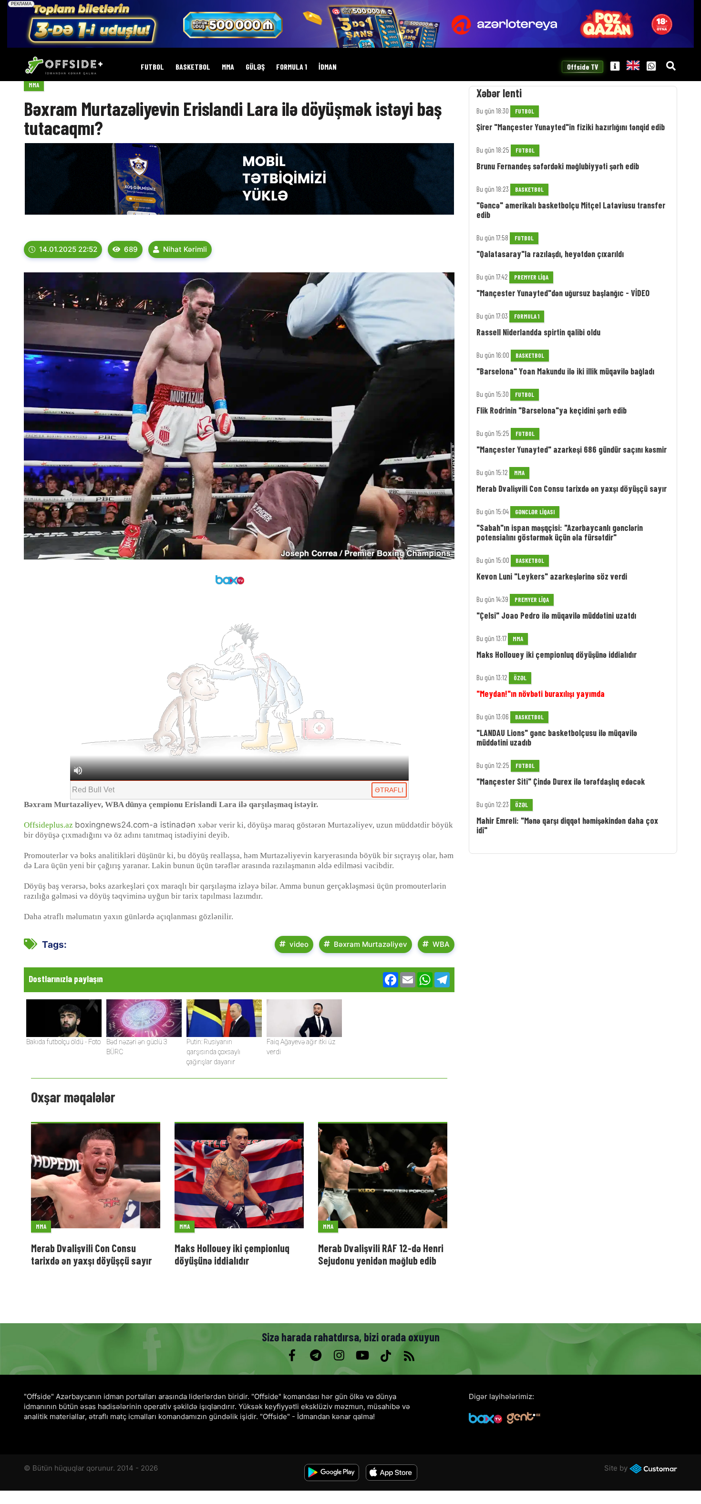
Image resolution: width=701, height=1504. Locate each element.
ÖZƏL (520, 678)
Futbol (152, 67)
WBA (441, 944)
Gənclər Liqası (535, 512)
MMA (228, 67)
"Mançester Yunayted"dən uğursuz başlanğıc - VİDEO (562, 293)
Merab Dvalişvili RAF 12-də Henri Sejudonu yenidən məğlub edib (380, 1254)
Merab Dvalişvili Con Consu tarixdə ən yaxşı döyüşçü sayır (91, 1254)
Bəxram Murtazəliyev (370, 944)
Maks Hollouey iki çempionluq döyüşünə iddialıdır (232, 1254)
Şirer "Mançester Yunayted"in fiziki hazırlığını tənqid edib (570, 127)
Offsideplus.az (48, 825)
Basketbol (192, 67)
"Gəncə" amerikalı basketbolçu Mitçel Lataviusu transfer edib (570, 210)
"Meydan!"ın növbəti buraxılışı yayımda (540, 693)
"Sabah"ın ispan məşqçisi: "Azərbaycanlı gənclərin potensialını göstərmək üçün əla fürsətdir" (559, 532)
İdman (328, 67)
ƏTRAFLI (389, 790)
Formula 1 (291, 67)
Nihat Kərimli (185, 249)
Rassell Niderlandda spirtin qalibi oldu (538, 332)
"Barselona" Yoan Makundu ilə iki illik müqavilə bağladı (565, 371)
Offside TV (583, 67)
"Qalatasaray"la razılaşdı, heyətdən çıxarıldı (550, 254)
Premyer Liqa (531, 277)
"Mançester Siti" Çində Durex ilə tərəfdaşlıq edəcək (560, 781)
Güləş (255, 67)
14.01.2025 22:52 (68, 249)
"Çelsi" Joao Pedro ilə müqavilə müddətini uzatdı (556, 615)
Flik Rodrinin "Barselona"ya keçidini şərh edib (551, 410)
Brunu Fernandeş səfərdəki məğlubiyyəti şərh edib (557, 166)
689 (131, 249)
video (299, 944)
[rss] (409, 1356)
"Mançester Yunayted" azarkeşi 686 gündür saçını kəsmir (571, 449)
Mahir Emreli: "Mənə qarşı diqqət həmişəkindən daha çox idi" (567, 825)
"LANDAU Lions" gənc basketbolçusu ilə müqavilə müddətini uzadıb (556, 737)
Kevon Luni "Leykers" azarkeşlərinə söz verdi (551, 576)
